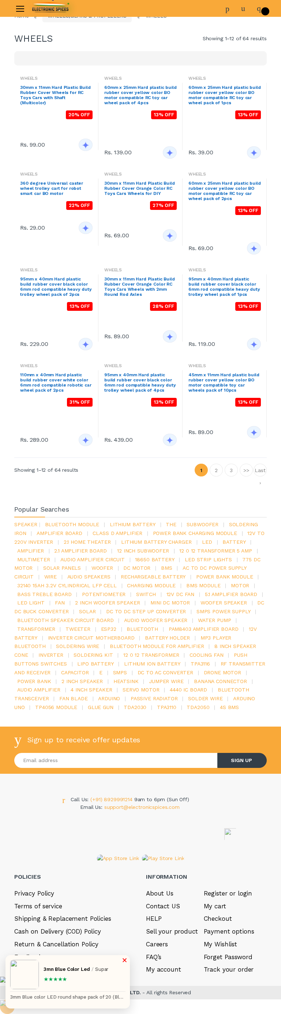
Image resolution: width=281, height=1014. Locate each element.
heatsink (126, 681)
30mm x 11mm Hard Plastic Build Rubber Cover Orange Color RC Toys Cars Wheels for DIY (139, 188)
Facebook (186, 180)
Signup (239, 144)
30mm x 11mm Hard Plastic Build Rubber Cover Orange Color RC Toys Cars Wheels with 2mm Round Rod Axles (139, 286)
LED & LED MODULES (38, 186)
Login (212, 129)
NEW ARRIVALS (30, 59)
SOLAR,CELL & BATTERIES (45, 198)
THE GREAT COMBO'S (38, 72)
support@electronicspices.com (142, 807)
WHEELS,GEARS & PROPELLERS (51, 243)
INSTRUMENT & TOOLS (40, 255)
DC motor (136, 568)
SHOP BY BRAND (32, 47)
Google (244, 180)
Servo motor (141, 690)
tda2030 (135, 707)
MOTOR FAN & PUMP (37, 230)
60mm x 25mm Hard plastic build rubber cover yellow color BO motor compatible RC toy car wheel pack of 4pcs (140, 95)
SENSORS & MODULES (39, 141)
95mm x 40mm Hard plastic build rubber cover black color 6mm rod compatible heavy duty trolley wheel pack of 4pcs (140, 382)
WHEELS (113, 78)
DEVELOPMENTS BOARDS (43, 129)
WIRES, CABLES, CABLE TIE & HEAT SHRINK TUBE (48, 214)
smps (120, 672)
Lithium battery (133, 524)
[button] (96, 84)
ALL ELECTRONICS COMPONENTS (53, 96)
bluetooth (142, 629)
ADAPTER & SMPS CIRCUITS (46, 173)
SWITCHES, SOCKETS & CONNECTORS (41, 112)
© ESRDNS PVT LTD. (55, 1010)
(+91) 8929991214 (112, 799)
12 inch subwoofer (143, 551)
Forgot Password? (251, 109)
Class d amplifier (117, 533)
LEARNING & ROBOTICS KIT (46, 84)
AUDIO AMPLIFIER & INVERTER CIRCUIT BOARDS (49, 157)
